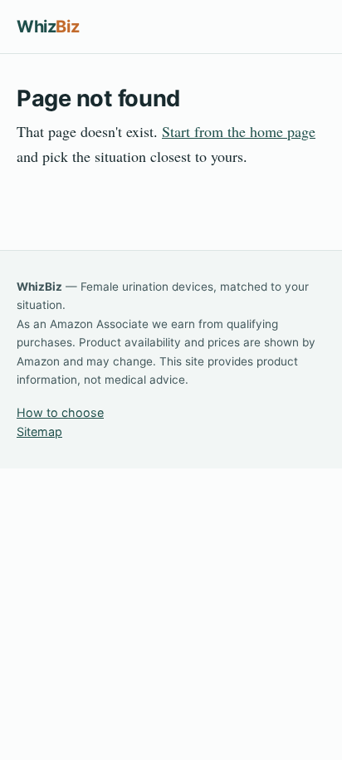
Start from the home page (238, 131)
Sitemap (39, 431)
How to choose (60, 412)
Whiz (48, 27)
